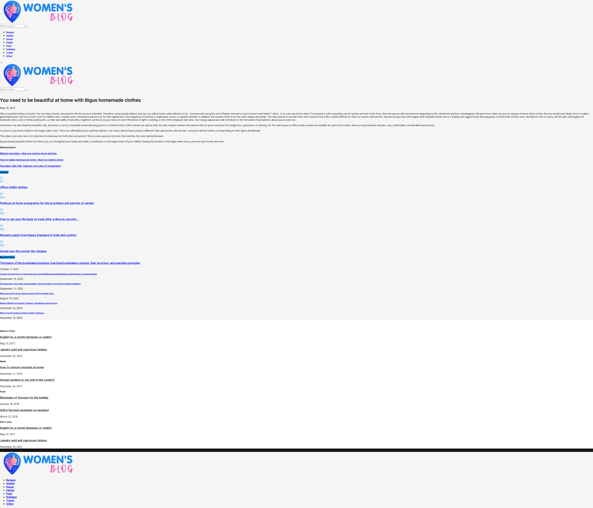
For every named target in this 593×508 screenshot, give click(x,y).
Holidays (10, 49)
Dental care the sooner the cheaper (23, 251)
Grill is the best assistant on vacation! (24, 410)
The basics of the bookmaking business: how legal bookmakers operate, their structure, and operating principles (70, 263)
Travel (9, 52)
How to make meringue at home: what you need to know (31, 159)
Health (9, 35)
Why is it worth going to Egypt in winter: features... (22, 313)
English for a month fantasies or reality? (26, 337)
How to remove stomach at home (22, 367)
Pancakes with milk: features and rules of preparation (30, 166)
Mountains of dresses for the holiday (24, 397)
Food (8, 45)
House (9, 39)
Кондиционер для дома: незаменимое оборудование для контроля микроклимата (40, 284)
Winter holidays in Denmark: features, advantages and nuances (28, 303)
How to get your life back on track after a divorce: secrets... (39, 219)
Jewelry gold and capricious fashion (23, 349)
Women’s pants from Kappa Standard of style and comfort (38, 235)
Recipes (10, 32)
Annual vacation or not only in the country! (27, 380)
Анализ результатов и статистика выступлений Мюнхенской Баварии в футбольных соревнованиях (48, 274)
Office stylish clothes (13, 187)
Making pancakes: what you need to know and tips (28, 153)
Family (9, 42)
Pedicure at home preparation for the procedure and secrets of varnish (47, 203)
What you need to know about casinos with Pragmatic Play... (27, 293)
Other (9, 56)
